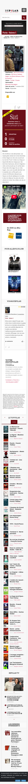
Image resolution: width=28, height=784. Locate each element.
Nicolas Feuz (17, 584)
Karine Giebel (17, 497)
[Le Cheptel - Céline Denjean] (6, 574)
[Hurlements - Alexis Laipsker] (6, 454)
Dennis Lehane (17, 479)
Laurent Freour (17, 658)
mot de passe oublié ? (12, 382)
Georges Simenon (18, 591)
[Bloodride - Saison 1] (14, 284)
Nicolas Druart (17, 487)
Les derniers (14, 725)
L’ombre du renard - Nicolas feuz (17, 581)
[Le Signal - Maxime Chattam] (6, 437)
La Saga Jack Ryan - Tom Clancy (17, 597)
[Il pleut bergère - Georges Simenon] (6, 590)
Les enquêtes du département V (13, 271)
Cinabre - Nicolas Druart (16, 484)
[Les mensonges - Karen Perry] (6, 518)
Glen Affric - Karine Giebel (17, 613)
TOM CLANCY (17, 600)
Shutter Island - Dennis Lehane (15, 476)
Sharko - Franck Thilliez (15, 605)
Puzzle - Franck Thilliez (15, 444)
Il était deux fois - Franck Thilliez (16, 500)
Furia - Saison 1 (9, 318)
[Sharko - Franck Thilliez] (6, 607)
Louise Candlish (18, 560)
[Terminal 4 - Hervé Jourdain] (6, 534)
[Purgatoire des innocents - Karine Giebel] (6, 494)
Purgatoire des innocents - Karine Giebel (16, 493)
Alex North (16, 473)
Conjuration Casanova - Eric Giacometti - (15, 638)
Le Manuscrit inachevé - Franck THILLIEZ (16, 428)
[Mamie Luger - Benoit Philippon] (6, 649)
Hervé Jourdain (17, 535)
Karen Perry (17, 519)
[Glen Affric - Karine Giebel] (6, 615)
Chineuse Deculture (11, 314)
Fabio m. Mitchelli (14, 553)
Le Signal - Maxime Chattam (16, 435)
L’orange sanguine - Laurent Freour (17, 655)
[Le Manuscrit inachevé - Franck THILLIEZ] (6, 429)
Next (14, 719)
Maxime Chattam (18, 438)
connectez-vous (12, 123)
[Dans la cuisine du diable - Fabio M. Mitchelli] (6, 549)
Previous (14, 692)
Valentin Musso (17, 513)
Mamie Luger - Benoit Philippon (16, 647)
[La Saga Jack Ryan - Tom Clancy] (6, 599)
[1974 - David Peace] (6, 526)
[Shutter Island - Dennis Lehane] (6, 478)
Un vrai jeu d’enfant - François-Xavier (17, 540)
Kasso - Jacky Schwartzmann (15, 629)
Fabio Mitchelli (18, 551)
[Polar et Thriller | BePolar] (11, 11)
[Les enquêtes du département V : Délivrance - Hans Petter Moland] (14, 261)
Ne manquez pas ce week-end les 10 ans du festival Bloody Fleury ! (16, 763)
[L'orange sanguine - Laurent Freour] (6, 657)
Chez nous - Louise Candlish (16, 557)
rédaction (16, 406)
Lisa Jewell (16, 463)
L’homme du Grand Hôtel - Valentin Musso (17, 509)
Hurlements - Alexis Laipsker (17, 452)
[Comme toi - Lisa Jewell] (6, 462)
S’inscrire (15, 380)
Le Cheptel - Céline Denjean (16, 573)
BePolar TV (14, 673)
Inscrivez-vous (13, 121)
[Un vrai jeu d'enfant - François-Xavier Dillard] (6, 542)
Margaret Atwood (18, 666)
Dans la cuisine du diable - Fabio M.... (16, 549)
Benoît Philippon (18, 650)
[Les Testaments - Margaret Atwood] (6, 665)
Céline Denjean (17, 576)
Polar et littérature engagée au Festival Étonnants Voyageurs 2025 (17, 750)
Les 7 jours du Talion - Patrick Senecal (15, 565)
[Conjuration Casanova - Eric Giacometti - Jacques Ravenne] (6, 639)
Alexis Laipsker (17, 455)
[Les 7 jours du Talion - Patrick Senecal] (6, 566)
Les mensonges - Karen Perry (16, 516)
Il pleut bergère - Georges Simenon (16, 588)
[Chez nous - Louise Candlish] (6, 558)
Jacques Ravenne (14, 644)
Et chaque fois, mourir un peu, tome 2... (15, 622)
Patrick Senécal (17, 569)
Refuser (23, 780)
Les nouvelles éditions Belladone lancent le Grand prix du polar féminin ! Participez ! (16, 737)
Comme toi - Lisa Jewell (16, 460)
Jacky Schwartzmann (19, 632)
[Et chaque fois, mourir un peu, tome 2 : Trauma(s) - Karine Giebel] (6, 623)
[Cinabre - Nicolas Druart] (6, 486)
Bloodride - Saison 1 (14, 292)
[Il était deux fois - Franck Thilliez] (6, 502)
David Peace (17, 526)
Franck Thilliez (17, 432)
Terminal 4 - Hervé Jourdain (16, 532)
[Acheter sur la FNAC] (7, 96)
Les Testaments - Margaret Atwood (16, 663)
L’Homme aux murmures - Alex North (16, 469)
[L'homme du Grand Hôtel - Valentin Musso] (6, 510)
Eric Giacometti (18, 642)
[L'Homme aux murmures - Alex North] (6, 470)
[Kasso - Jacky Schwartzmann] (6, 631)
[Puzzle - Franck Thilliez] (6, 446)
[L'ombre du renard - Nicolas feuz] (6, 582)
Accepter (18, 780)
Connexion (9, 380)
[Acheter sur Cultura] (19, 235)
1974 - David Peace (16, 524)
